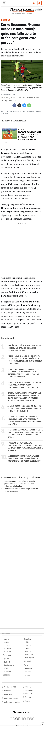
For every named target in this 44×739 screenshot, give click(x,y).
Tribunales (7, 648)
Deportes (27, 639)
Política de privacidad (12, 702)
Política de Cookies (11, 698)
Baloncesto (29, 645)
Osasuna (6, 675)
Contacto (7, 691)
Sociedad (7, 651)
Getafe (23, 111)
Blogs (6, 668)
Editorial (7, 662)
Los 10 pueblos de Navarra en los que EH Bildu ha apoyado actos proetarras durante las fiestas (24, 385)
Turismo (28, 697)
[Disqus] (21, 528)
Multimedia (28, 669)
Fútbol (27, 642)
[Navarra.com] (22, 9)
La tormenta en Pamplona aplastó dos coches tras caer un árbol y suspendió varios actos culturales (24, 458)
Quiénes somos (10, 687)
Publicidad (8, 695)
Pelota (27, 648)
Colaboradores (9, 665)
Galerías (28, 672)
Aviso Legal (29, 687)
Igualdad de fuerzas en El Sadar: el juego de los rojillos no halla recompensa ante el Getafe (21, 137)
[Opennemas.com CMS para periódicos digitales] (22, 721)
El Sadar (30, 111)
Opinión (6, 659)
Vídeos (27, 675)
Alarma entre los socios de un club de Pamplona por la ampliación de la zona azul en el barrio (24, 408)
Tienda (27, 701)
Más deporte (29, 658)
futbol (16, 111)
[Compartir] (14, 105)
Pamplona (7, 655)
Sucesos (7, 645)
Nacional (27, 661)
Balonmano (29, 651)
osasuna (8, 111)
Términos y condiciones (28, 477)
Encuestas (7, 671)
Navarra (6, 639)
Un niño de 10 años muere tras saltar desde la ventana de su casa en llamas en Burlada (24, 348)
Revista (26, 665)
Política (6, 642)
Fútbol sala (29, 654)
